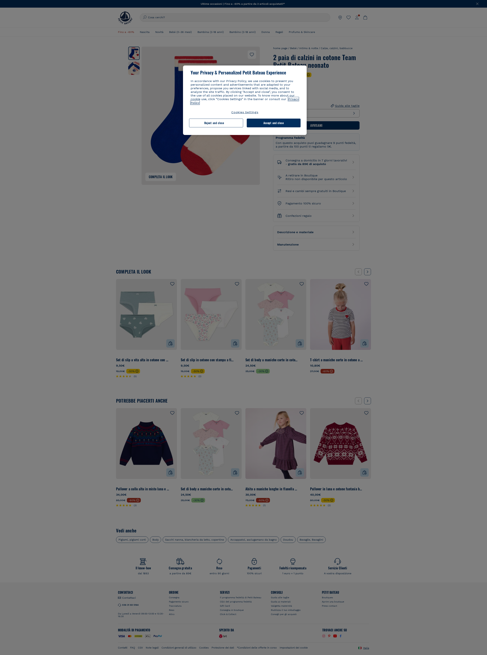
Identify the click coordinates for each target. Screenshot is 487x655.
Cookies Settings (244, 112)
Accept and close (273, 123)
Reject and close (214, 123)
